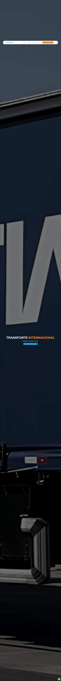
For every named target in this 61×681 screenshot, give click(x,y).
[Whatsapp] (59, 679)
